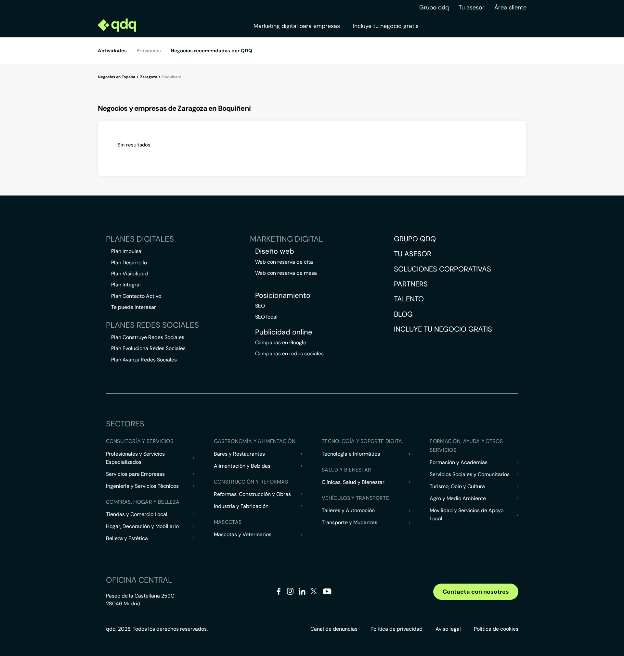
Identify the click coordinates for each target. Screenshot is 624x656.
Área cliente (510, 7)
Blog (403, 314)
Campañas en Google (280, 342)
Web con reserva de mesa (286, 273)
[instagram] (290, 592)
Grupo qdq (434, 7)
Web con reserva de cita (284, 262)
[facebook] (278, 592)
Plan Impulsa (126, 251)
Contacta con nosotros (476, 592)
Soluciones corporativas (442, 269)
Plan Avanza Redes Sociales (144, 359)
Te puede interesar (133, 307)
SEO (260, 305)
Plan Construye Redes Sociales (147, 337)
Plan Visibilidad (129, 273)
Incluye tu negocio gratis (386, 26)
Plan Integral (126, 284)
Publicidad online (283, 332)
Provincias (148, 50)
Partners (411, 284)
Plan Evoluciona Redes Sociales (148, 348)
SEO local (266, 316)
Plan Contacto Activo (136, 296)
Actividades (112, 50)
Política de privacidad (396, 628)
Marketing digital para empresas (297, 26)
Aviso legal (448, 628)
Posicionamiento (282, 295)
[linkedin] (302, 592)
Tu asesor (472, 7)
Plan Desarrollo (129, 262)
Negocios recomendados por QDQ (211, 50)
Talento (409, 299)
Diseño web (274, 251)
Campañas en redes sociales (289, 353)
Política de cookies (496, 628)
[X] (313, 592)
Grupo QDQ (415, 239)
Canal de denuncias (334, 628)
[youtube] (327, 593)
